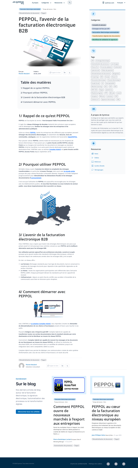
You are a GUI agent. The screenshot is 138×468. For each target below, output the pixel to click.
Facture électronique (114, 80)
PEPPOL (33, 132)
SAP (116, 96)
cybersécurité (95, 70)
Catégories (45, 3)
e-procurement (36, 178)
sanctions (110, 96)
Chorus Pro (95, 67)
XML (118, 99)
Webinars (97, 162)
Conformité (117, 67)
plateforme (109, 90)
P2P (111, 86)
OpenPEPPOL (72, 137)
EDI (102, 77)
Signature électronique (108, 99)
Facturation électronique (98, 80)
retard (119, 93)
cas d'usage (114, 64)
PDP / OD (94, 90)
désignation (116, 73)
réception (94, 96)
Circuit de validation (106, 67)
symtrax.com (109, 3)
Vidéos (96, 158)
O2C (105, 86)
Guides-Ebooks (99, 166)
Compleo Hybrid (55, 149)
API (93, 60)
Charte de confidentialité (78, 464)
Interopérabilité (110, 83)
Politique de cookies (95, 464)
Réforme (102, 96)
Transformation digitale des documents (106, 36)
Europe (107, 77)
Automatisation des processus (100, 64)
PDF (115, 86)
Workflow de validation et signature (104, 40)
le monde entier (69, 171)
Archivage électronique (102, 60)
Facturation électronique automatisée (30, 9)
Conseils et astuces (99, 25)
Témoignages (98, 170)
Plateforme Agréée (97, 93)
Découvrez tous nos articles (29, 412)
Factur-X (114, 77)
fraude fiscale (95, 83)
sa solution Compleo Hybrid (41, 324)
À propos (35, 3)
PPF (106, 93)
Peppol (43, 13)
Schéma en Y (95, 99)
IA (102, 83)
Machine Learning (97, 86)
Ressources (58, 3)
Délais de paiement (107, 70)
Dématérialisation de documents (29, 13)
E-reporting (95, 77)
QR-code (112, 93)
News (96, 154)
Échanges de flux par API (100, 29)
